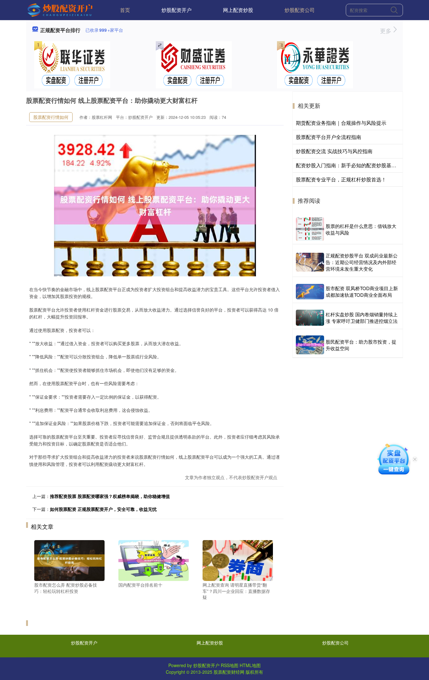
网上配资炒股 (238, 10)
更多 (386, 30)
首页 (125, 10)
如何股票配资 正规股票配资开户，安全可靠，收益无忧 (103, 509)
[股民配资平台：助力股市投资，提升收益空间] (310, 344)
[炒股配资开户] (60, 9)
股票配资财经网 (229, 672)
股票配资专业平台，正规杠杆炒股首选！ (341, 179)
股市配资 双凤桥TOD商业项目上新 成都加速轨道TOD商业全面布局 (362, 291)
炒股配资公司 (300, 10)
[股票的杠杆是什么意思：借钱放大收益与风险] (310, 229)
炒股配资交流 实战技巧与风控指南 (334, 151)
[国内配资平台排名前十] (153, 560)
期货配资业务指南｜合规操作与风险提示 (341, 122)
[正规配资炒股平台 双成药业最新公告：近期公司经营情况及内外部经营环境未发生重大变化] (310, 262)
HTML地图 (250, 665)
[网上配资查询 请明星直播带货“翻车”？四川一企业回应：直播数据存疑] (238, 560)
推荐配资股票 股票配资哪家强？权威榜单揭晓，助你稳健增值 (110, 496)
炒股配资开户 (176, 10)
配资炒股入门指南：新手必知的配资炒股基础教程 (351, 165)
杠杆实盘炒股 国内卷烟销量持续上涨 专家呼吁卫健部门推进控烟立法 (362, 317)
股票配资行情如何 (50, 117)
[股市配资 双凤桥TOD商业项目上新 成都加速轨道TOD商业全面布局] (310, 291)
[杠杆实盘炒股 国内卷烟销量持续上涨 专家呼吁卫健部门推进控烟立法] (310, 318)
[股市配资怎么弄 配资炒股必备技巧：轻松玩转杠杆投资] (69, 560)
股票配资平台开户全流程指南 (328, 137)
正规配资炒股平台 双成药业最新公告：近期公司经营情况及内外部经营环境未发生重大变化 (362, 262)
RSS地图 (229, 665)
